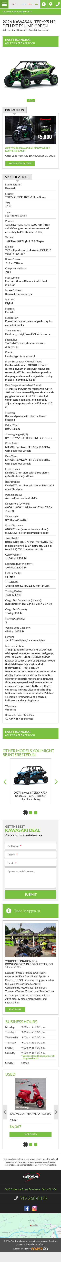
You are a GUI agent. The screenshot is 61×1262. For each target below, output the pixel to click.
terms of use (38, 1244)
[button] (5, 782)
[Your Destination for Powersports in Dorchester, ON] (30, 940)
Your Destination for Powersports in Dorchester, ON (29, 963)
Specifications (17, 177)
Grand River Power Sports (17, 12)
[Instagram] (34, 1208)
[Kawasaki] (30, 4)
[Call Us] (57, 4)
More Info (30, 1134)
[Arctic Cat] (36, 4)
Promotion (14, 110)
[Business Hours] (43, 4)
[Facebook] (26, 1208)
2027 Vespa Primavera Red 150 (30, 1113)
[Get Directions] (50, 4)
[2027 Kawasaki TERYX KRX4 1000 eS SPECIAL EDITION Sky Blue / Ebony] (30, 774)
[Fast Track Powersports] (13, 4)
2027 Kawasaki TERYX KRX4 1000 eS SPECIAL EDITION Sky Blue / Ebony (30, 796)
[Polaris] (24, 4)
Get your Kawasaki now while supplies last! (27, 149)
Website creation (20, 1249)
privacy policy (23, 1244)
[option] (30, 781)
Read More (15, 1009)
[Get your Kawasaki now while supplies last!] (30, 130)
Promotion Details (20, 163)
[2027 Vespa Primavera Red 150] (30, 1094)
